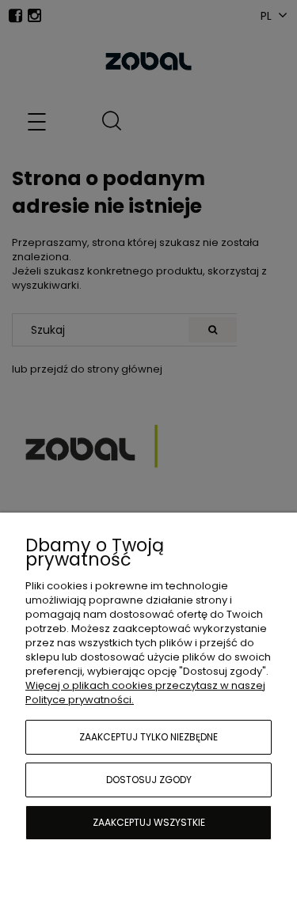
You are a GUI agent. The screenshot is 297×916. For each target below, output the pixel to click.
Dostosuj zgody (149, 779)
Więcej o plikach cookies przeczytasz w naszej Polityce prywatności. (145, 692)
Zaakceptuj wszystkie (149, 822)
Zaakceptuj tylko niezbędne (148, 737)
